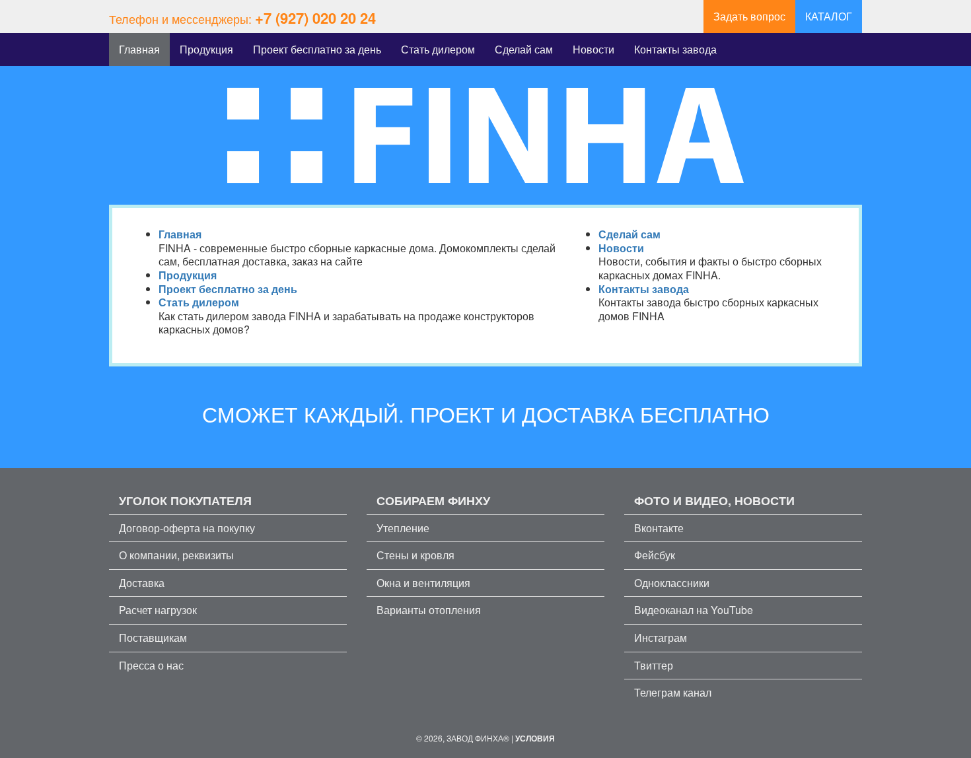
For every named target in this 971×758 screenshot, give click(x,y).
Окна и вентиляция (423, 582)
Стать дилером (438, 49)
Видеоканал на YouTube (693, 609)
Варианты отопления (429, 609)
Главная (139, 49)
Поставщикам (153, 637)
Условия (535, 738)
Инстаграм (660, 637)
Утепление (403, 527)
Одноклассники (671, 582)
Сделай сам (524, 49)
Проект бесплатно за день (317, 49)
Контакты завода (675, 49)
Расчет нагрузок (158, 609)
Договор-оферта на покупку (187, 527)
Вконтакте (659, 527)
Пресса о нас (151, 665)
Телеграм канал (672, 692)
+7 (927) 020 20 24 (315, 17)
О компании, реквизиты (176, 555)
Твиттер (653, 665)
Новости (593, 49)
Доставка (141, 582)
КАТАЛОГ (828, 16)
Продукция (206, 49)
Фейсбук (654, 555)
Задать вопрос (749, 16)
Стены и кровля (415, 555)
